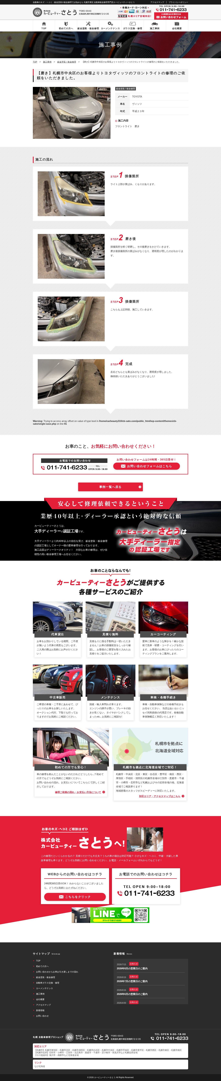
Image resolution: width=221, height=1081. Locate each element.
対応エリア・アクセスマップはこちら (159, 796)
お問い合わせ (42, 1016)
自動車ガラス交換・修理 (47, 983)
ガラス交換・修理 (132, 28)
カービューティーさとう (105, 1077)
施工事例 (155, 28)
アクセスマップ (157, 2)
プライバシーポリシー (178, 2)
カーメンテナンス (110, 28)
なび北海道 (39, 1066)
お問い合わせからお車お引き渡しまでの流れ (57, 972)
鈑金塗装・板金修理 (88, 28)
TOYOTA (137, 96)
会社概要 (177, 28)
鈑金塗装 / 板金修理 (125, 88)
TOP (43, 28)
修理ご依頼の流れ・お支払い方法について (78, 792)
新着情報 (40, 1010)
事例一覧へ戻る (110, 487)
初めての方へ (66, 28)
